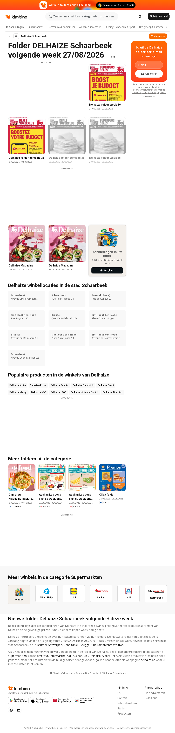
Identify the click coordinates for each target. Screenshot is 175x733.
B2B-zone (151, 698)
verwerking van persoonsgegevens (149, 92)
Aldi (69, 656)
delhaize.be (148, 660)
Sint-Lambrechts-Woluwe (107, 645)
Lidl (86, 656)
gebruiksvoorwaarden (144, 89)
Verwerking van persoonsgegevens (134, 728)
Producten (124, 713)
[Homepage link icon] (50, 673)
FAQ (120, 693)
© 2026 (33, 728)
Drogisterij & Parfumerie (152, 27)
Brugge (85, 645)
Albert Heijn (109, 656)
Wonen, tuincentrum (90, 27)
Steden (121, 708)
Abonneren (159, 36)
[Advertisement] (47, 88)
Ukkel (74, 645)
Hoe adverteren (155, 693)
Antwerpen (55, 645)
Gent (67, 645)
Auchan (77, 656)
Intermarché (57, 656)
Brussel (42, 645)
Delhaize (95, 656)
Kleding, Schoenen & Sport (120, 27)
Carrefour (41, 656)
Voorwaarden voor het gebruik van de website (92, 728)
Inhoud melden (127, 703)
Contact (122, 698)
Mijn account (160, 16)
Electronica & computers (61, 27)
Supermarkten (35, 27)
